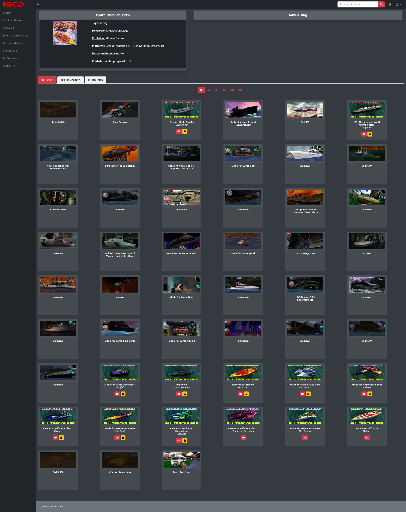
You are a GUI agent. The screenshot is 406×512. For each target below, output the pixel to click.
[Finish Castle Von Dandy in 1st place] (184, 393)
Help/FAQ (11, 66)
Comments (13, 58)
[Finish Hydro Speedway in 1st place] (123, 393)
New (8, 12)
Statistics (11, 50)
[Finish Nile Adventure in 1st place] (184, 131)
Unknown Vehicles (17, 35)
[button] (391, 4)
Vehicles (47, 80)
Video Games (15, 20)
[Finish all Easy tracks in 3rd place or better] (61, 437)
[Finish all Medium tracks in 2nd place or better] (246, 393)
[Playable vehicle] (179, 131)
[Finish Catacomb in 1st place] (369, 134)
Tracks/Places (14, 43)
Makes (10, 28)
